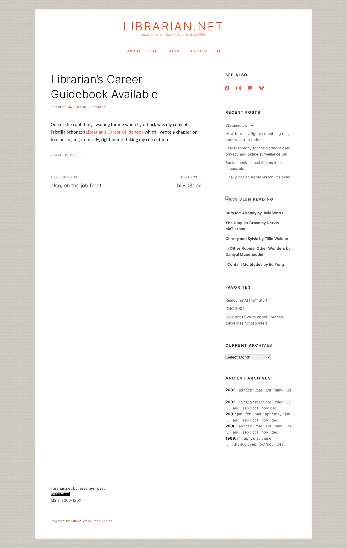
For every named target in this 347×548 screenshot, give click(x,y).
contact (198, 51)
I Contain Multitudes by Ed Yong (254, 264)
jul (227, 396)
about (134, 51)
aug (236, 408)
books (71, 155)
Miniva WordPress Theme (92, 521)
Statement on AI (239, 125)
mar (258, 390)
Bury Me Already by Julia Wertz (254, 213)
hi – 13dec (189, 182)
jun (288, 390)
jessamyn (97, 107)
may (278, 390)
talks (173, 51)
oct (255, 408)
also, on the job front (76, 182)
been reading (256, 199)
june (267, 438)
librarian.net (173, 26)
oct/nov (267, 444)
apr (268, 390)
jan (240, 390)
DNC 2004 (235, 308)
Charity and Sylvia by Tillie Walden (256, 238)
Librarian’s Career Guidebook (115, 132)
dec (273, 408)
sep (246, 408)
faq (154, 51)
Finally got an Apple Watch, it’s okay (257, 177)
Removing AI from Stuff (246, 300)
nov (265, 408)
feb (249, 390)
